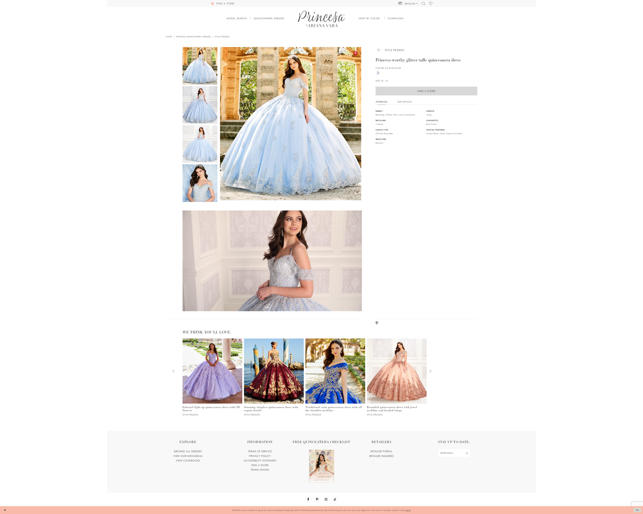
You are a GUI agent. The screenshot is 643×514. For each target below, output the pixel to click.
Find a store (260, 465)
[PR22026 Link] (397, 377)
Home (169, 36)
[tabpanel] (290, 123)
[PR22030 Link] (274, 377)
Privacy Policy (260, 455)
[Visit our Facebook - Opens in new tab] (308, 499)
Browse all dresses (188, 451)
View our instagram (188, 455)
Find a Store (426, 91)
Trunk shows (260, 469)
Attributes (381, 102)
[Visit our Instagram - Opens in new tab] (326, 499)
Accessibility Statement (260, 460)
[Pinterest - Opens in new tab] (355, 53)
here (408, 510)
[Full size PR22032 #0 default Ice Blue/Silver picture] (290, 123)
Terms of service (260, 451)
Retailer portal (381, 451)
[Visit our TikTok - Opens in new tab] (334, 499)
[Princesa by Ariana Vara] (321, 19)
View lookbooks (188, 460)
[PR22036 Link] (212, 377)
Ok (637, 509)
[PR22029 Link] (335, 377)
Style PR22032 (222, 36)
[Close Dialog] (5, 510)
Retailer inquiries (381, 455)
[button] (408, 3)
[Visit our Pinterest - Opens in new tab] (317, 499)
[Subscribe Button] (466, 453)
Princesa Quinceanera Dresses (193, 36)
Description (404, 102)
